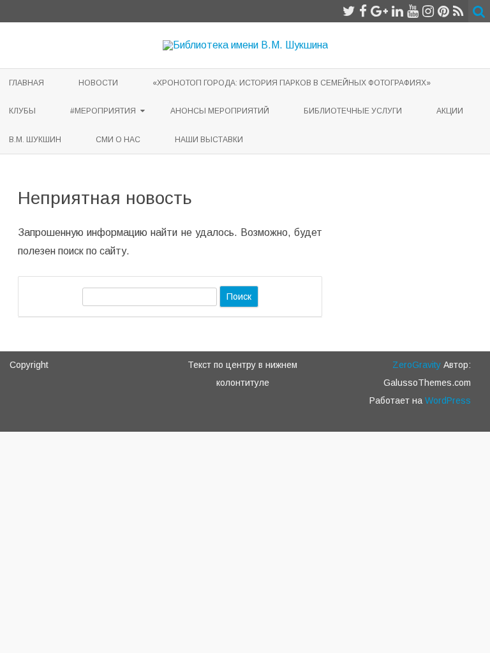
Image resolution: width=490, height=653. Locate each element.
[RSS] (458, 11)
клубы (22, 110)
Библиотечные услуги (353, 110)
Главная (26, 82)
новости (98, 82)
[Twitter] (349, 11)
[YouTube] (413, 11)
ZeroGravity (416, 365)
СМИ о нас (118, 139)
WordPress (446, 400)
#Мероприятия (103, 110)
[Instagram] (428, 11)
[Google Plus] (379, 11)
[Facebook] (363, 11)
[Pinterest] (443, 11)
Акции (449, 110)
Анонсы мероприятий (219, 110)
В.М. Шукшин (35, 139)
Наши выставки (209, 139)
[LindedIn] (397, 11)
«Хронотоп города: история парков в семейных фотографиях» (291, 82)
